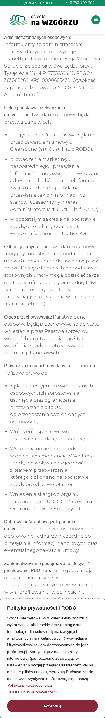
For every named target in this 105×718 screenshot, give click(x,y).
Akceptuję (52, 706)
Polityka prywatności (25, 685)
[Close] (99, 603)
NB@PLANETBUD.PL (36, 3)
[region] (52, 658)
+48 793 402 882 (80, 3)
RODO (13, 692)
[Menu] (95, 20)
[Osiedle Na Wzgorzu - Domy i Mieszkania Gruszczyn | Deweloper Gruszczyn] (43, 20)
